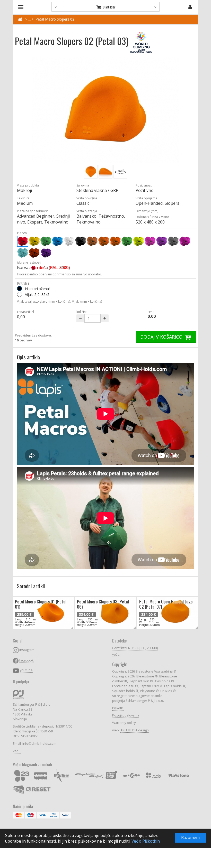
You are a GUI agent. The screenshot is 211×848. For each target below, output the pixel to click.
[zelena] (45, 241)
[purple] (184, 241)
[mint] (22, 252)
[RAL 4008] (45, 252)
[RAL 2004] (34, 252)
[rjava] (92, 241)
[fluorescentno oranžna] (115, 241)
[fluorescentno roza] (150, 241)
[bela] (69, 241)
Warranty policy (124, 723)
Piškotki (118, 708)
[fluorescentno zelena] (127, 241)
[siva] (173, 241)
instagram (26, 650)
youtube (26, 670)
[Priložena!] (19, 294)
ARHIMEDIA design (134, 730)
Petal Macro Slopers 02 (55, 19)
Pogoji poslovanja (125, 715)
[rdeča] (22, 241)
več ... (17, 751)
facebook (26, 660)
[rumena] (34, 241)
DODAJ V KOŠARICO (162, 337)
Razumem (190, 837)
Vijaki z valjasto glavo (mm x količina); (44, 301)
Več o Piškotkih (145, 841)
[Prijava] (190, 7)
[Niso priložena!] (19, 288)
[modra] (57, 241)
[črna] (80, 241)
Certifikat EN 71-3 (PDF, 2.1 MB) (135, 648)
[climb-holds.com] (20, 19)
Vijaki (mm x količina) (87, 301)
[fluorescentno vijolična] (161, 241)
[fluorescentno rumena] (138, 241)
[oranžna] (103, 241)
